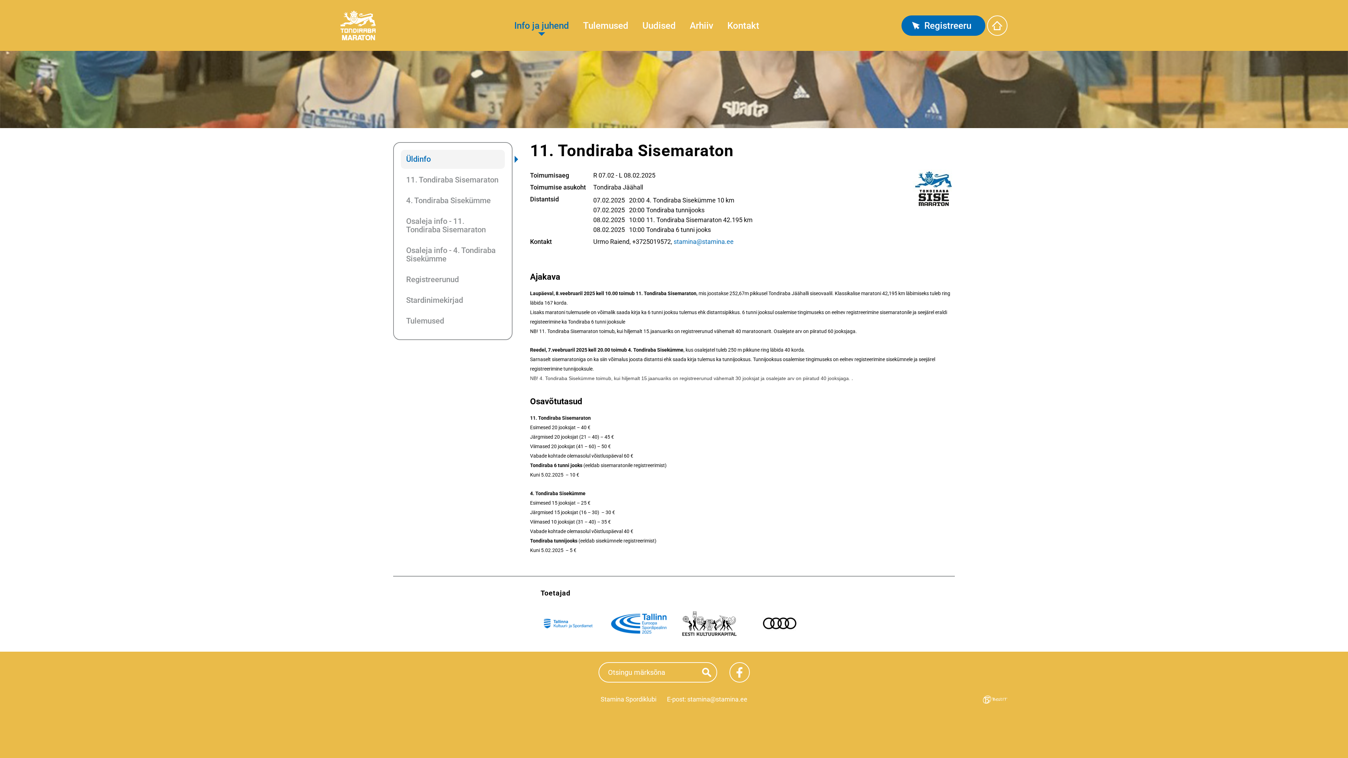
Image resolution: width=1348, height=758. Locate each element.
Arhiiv (701, 25)
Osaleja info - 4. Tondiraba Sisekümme (451, 254)
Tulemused (605, 25)
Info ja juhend (541, 25)
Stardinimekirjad (434, 300)
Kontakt (743, 25)
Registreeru (947, 25)
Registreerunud (432, 279)
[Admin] (2, 4)
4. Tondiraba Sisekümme (448, 200)
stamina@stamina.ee (704, 241)
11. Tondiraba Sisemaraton (452, 179)
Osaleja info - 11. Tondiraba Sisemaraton (446, 225)
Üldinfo (418, 159)
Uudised (659, 25)
